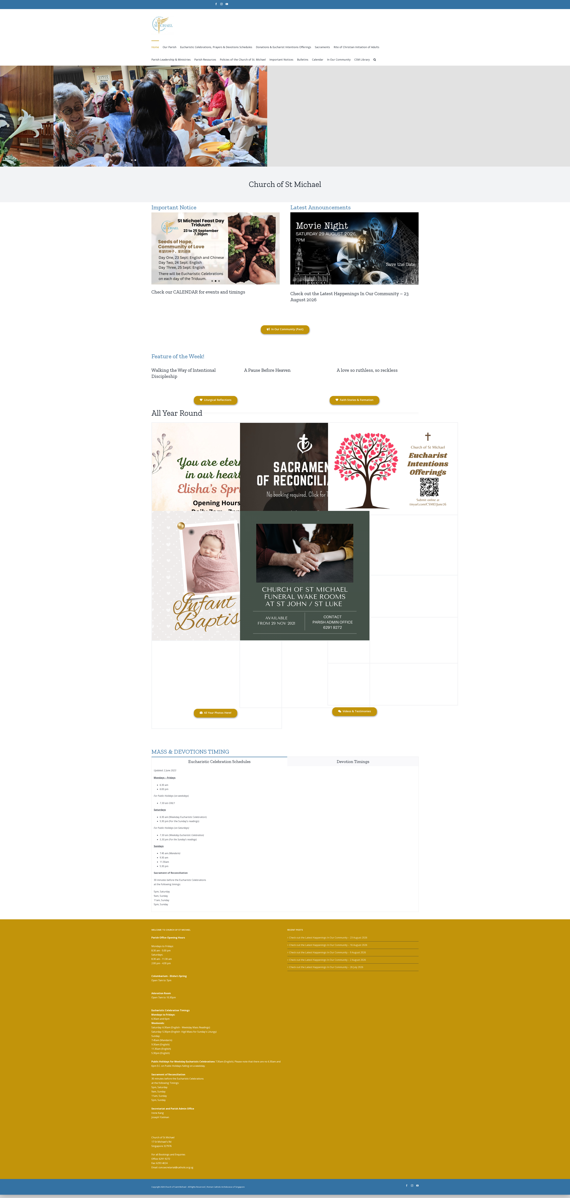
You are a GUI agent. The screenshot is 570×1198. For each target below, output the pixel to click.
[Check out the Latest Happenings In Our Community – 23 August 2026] (354, 248)
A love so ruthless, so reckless (367, 370)
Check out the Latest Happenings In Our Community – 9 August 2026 (327, 952)
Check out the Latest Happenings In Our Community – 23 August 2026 (328, 937)
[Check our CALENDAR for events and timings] (215, 248)
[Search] (374, 59)
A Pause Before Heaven (267, 370)
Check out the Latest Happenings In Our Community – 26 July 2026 (326, 967)
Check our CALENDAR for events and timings (198, 292)
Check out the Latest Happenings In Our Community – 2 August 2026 (327, 959)
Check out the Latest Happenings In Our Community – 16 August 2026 (328, 945)
